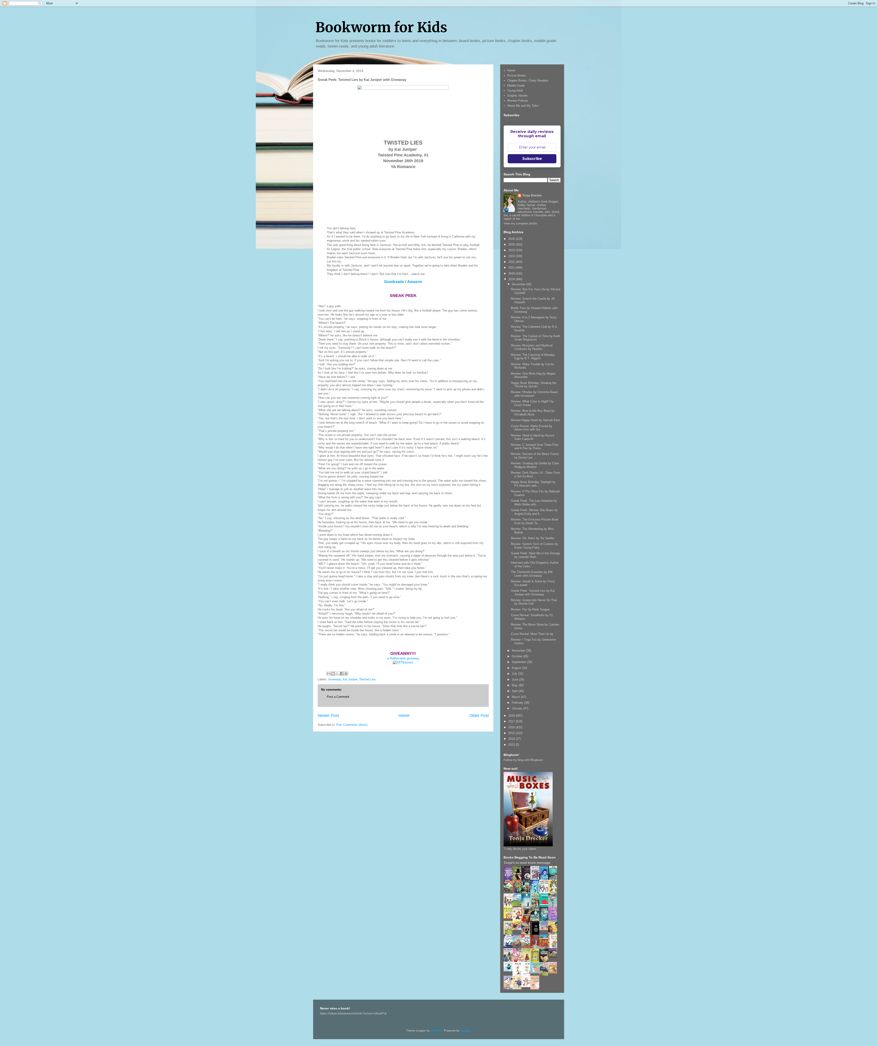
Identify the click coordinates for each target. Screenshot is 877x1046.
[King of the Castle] (536, 961)
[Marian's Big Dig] (518, 905)
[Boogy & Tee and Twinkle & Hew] (509, 890)
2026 (512, 238)
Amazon (414, 282)
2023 (512, 256)
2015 (512, 733)
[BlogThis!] (333, 673)
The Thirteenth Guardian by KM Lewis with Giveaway (531, 573)
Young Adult (515, 90)
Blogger (465, 1030)
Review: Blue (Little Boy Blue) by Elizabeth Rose (533, 412)
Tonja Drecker (532, 195)
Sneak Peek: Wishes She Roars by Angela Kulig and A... (534, 511)
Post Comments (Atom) (351, 724)
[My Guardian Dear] (536, 972)
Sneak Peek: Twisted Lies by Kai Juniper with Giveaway (533, 592)
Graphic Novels (517, 95)
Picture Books (516, 75)
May (515, 685)
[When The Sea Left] (518, 945)
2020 (512, 273)
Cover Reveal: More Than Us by (532, 634)
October (517, 656)
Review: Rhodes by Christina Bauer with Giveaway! (534, 393)
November (519, 650)
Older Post (479, 715)
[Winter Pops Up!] (545, 905)
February (518, 702)
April (515, 691)
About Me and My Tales (523, 105)
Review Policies (517, 100)
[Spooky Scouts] (554, 956)
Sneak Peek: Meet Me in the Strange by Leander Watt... (535, 555)
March (516, 697)
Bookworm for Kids (381, 27)
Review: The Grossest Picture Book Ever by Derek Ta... (534, 521)
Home (404, 715)
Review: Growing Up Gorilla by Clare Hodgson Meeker (535, 465)
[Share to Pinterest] (346, 673)
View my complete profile (520, 223)
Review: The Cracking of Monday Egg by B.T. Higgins (533, 356)
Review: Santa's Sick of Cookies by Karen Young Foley (534, 545)
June (515, 679)
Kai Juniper (350, 679)
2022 (512, 262)
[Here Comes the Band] (545, 892)
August (517, 668)
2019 (512, 279)
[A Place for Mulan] (518, 920)
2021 (512, 267)
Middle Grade (516, 85)
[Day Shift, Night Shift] (518, 929)
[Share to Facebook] (341, 673)
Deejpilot (436, 1030)
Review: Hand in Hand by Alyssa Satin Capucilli (532, 437)
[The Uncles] (509, 961)
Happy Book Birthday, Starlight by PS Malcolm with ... (533, 483)
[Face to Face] (554, 933)
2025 (512, 244)
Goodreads (394, 282)
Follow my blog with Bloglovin (523, 760)
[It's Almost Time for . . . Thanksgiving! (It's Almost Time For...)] (554, 972)
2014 (512, 738)
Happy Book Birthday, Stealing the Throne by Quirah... (533, 384)
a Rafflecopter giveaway (403, 658)
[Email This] (328, 673)
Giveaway (334, 679)
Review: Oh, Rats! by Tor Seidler (532, 538)
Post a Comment (338, 696)
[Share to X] (337, 673)
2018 (512, 715)
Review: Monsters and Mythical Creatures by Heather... (531, 347)
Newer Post (328, 715)
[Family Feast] (509, 917)
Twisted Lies (367, 679)
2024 (512, 250)
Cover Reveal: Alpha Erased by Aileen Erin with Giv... (531, 427)
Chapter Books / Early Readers (527, 80)
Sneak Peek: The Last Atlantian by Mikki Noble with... (534, 502)
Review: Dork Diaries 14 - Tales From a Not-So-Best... (535, 474)
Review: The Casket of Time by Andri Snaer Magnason (535, 337)
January (517, 708)
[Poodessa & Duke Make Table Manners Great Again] (527, 986)
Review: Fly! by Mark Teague (530, 609)
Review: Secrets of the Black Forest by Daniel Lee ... (535, 455)
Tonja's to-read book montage (527, 862)
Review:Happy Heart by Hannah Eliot (535, 420)
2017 (512, 721)
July (515, 673)
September (519, 662)
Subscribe (532, 158)
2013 (512, 744)
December (519, 284)
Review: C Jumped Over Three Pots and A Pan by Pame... (535, 446)
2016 (512, 727)
